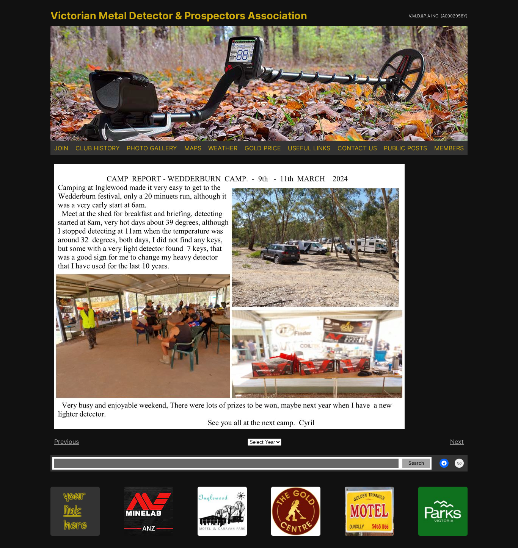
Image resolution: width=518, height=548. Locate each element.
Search (416, 463)
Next (457, 441)
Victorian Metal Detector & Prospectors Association (178, 15)
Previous (66, 441)
